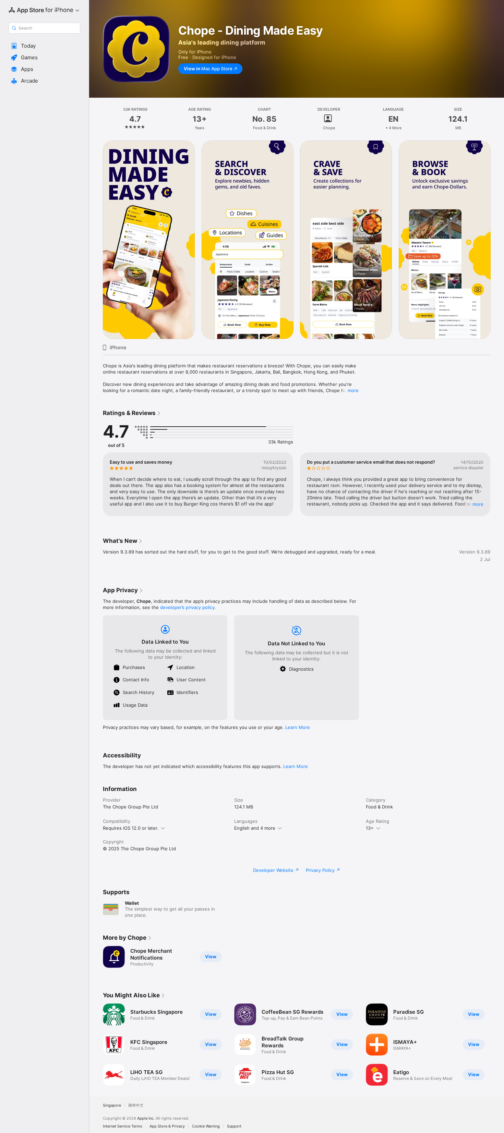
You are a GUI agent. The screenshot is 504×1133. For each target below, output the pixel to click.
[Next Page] (497, 484)
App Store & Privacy (167, 1126)
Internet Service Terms (122, 1126)
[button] (44, 46)
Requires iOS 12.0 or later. (130, 828)
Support (234, 1126)
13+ (370, 828)
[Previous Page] (96, 484)
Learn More (297, 727)
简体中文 (135, 1105)
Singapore (112, 1105)
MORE (477, 504)
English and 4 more (254, 828)
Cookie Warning (206, 1126)
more (353, 390)
